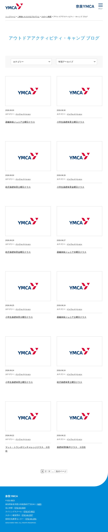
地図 (39, 504)
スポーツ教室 (46, 17)
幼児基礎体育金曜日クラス (18, 252)
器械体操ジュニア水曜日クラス (71, 252)
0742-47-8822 (29, 512)
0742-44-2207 (27, 515)
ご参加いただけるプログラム (28, 17)
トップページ (10, 17)
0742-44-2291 (30, 519)
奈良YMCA (14, 6)
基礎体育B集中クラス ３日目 (71, 447)
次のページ (61, 471)
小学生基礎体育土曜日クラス (70, 122)
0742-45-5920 (19, 508)
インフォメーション (23, 114)
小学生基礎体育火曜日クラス (19, 317)
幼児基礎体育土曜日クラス (18, 187)
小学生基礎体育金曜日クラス (70, 187)
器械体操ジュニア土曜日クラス (20, 122)
